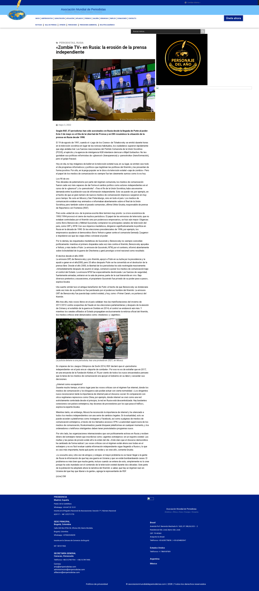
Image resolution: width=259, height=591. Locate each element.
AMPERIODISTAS (47, 18)
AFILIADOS (79, 18)
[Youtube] (76, 584)
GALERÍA (96, 18)
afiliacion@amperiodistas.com (67, 572)
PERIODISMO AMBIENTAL (88, 25)
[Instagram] (61, 584)
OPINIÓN (62, 25)
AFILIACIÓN (70, 18)
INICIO (37, 18)
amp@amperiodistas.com (65, 567)
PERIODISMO (72, 25)
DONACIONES (122, 18)
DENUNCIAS (104, 18)
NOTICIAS (38, 25)
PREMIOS (88, 18)
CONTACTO (132, 18)
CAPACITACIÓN (59, 18)
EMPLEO (113, 18)
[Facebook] (66, 584)
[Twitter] (56, 584)
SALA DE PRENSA (51, 25)
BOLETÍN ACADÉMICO (107, 25)
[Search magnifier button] (202, 31)
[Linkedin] (71, 584)
